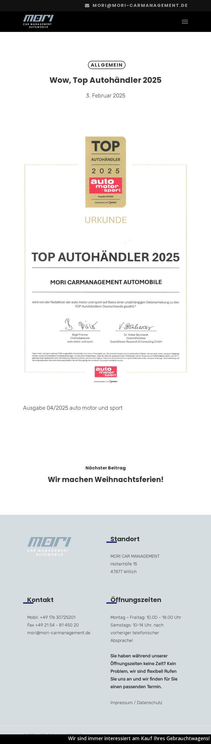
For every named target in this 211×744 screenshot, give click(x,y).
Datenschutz (149, 702)
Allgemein (107, 64)
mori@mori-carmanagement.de (140, 5)
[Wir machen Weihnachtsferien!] (105, 476)
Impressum (121, 702)
